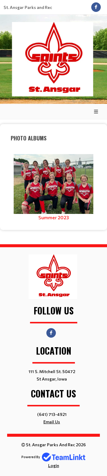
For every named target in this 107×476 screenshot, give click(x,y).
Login (53, 465)
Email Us (51, 421)
